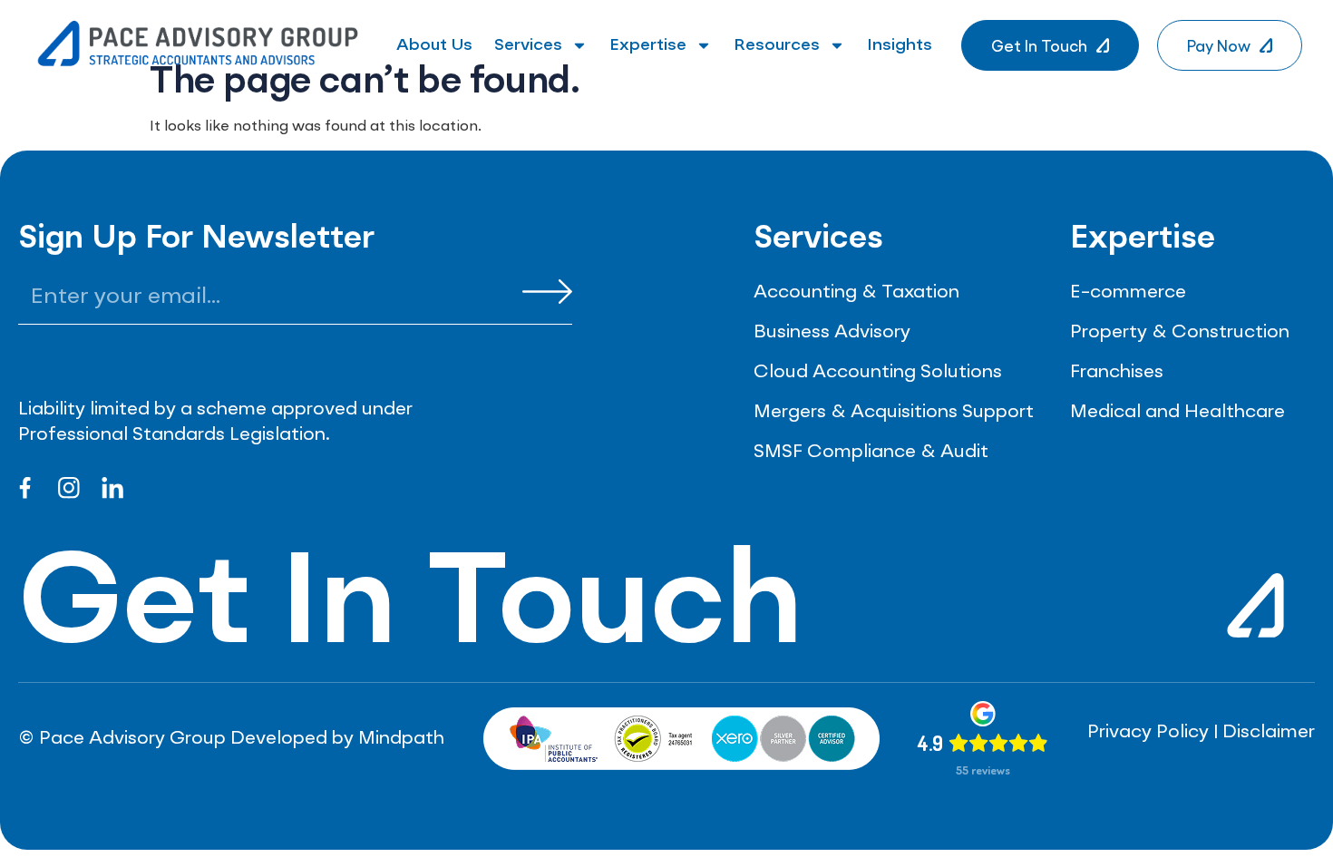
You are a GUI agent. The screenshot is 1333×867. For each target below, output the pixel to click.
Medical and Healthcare (1177, 413)
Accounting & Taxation (856, 293)
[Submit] (547, 291)
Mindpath (401, 739)
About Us (434, 45)
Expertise (647, 45)
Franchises (1116, 373)
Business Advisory (832, 333)
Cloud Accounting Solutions (878, 373)
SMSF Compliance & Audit (871, 452)
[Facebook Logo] (25, 488)
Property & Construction (1179, 333)
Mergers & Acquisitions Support (894, 413)
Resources (777, 45)
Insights (899, 45)
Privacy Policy (1148, 733)
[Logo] (112, 488)
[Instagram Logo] (69, 488)
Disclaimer (1268, 733)
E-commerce (1128, 293)
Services (528, 45)
